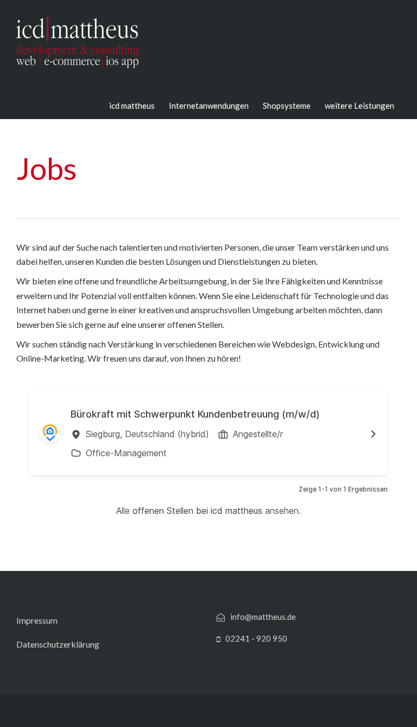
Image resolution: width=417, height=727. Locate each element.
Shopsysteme (287, 105)
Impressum (37, 620)
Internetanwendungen (209, 105)
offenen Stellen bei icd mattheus (197, 510)
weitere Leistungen (359, 105)
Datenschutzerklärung (57, 644)
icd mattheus (132, 105)
